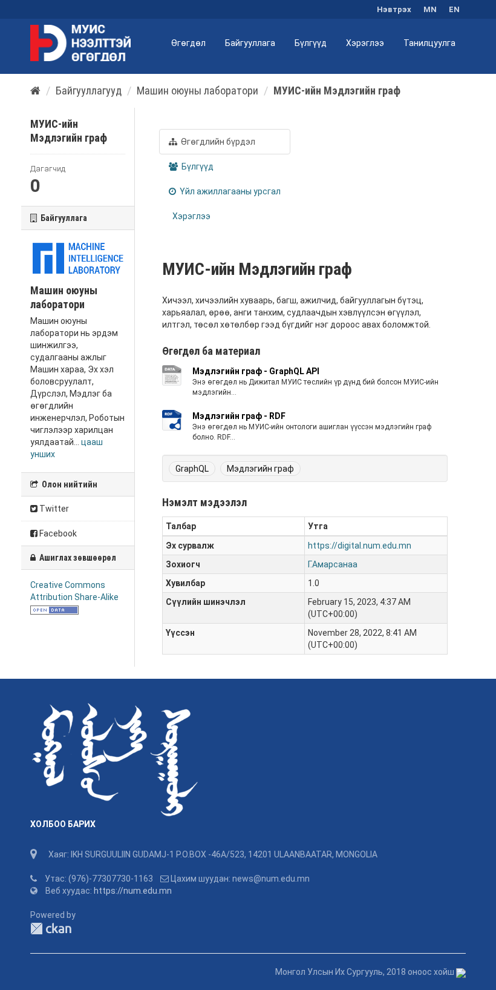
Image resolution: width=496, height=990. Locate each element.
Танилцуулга (429, 43)
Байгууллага (250, 43)
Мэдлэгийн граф (260, 469)
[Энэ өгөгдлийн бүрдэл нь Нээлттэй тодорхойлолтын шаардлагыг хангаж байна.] (54, 609)
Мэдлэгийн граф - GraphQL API (255, 371)
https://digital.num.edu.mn (359, 545)
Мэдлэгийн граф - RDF (239, 416)
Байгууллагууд (89, 90)
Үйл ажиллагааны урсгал (229, 191)
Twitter (53, 508)
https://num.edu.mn (133, 891)
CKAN (50, 928)
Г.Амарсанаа (332, 564)
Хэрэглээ (365, 43)
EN (454, 9)
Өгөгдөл (188, 43)
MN (430, 9)
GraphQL (192, 469)
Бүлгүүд (311, 43)
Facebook (57, 533)
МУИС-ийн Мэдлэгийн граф (336, 90)
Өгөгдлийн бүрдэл (217, 142)
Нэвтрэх (394, 9)
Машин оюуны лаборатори (197, 90)
